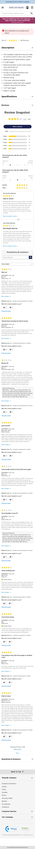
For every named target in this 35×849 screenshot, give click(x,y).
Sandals (4, 792)
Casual (4, 786)
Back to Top (17, 749)
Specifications (9, 96)
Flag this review (6, 311)
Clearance (5, 807)
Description (7, 47)
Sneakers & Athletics (9, 783)
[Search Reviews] (30, 257)
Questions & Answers (11, 759)
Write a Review (17, 126)
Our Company (7, 817)
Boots (4, 795)
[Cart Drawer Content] (32, 7)
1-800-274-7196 (21, 835)
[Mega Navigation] (2, 7)
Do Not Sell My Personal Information (17, 847)
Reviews (5, 105)
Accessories (6, 804)
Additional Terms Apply (17, 22)
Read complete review (9, 216)
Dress (4, 789)
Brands (4, 801)
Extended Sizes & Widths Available (17, 2)
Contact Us (30, 835)
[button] (12, 829)
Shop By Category (9, 778)
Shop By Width (7, 798)
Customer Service (9, 811)
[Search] (32, 13)
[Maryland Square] (16, 7)
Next (18, 753)
